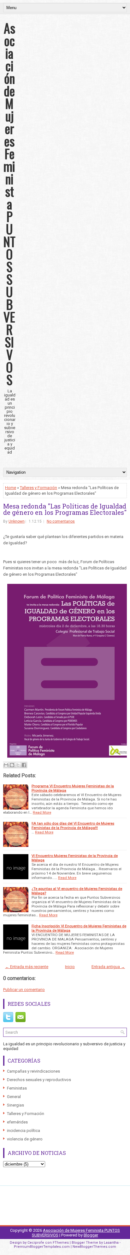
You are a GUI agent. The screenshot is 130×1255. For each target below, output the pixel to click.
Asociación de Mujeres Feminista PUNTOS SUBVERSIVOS (9, 204)
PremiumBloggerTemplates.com (42, 1247)
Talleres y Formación (38, 487)
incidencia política (23, 1130)
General (14, 1096)
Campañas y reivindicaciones (33, 1071)
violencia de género (25, 1139)
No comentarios (61, 521)
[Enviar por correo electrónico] (6, 765)
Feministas (17, 1088)
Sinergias (15, 1105)
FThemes (61, 1243)
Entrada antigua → (108, 966)
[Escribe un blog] (12, 765)
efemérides (17, 1122)
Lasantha (111, 1243)
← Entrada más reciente (26, 966)
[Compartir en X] (18, 765)
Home (10, 487)
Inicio (70, 966)
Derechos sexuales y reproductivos (39, 1079)
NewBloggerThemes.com (94, 1247)
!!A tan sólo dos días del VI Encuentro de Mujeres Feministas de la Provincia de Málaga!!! (73, 825)
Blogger (91, 1235)
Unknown (17, 521)
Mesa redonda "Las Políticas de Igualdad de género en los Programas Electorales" (65, 509)
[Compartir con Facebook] (24, 765)
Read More (42, 812)
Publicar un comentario (24, 989)
